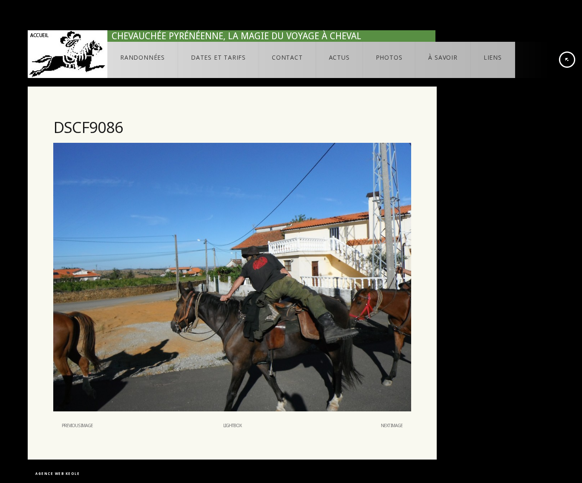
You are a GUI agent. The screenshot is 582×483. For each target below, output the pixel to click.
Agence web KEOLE (57, 474)
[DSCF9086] (232, 410)
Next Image (392, 425)
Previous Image (77, 425)
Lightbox (232, 425)
